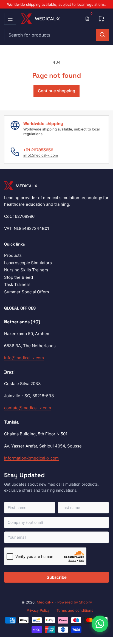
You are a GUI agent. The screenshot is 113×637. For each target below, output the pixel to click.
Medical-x (45, 602)
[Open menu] (10, 19)
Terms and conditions (74, 610)
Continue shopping (56, 90)
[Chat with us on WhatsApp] (100, 624)
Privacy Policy (38, 610)
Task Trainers (17, 284)
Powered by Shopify (74, 602)
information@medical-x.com (31, 458)
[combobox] (56, 35)
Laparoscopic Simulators (28, 262)
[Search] (103, 35)
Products (13, 255)
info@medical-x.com (40, 155)
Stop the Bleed (18, 277)
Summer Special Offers (26, 291)
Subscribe (57, 577)
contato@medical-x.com (27, 407)
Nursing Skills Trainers (26, 269)
